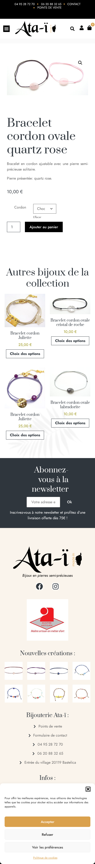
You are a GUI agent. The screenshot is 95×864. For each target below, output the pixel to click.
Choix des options (25, 353)
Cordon (20, 207)
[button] (88, 789)
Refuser (47, 834)
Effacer (37, 217)
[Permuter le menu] (6, 28)
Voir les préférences (47, 847)
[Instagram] (55, 586)
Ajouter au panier (44, 227)
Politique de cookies (45, 858)
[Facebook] (39, 586)
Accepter (47, 821)
